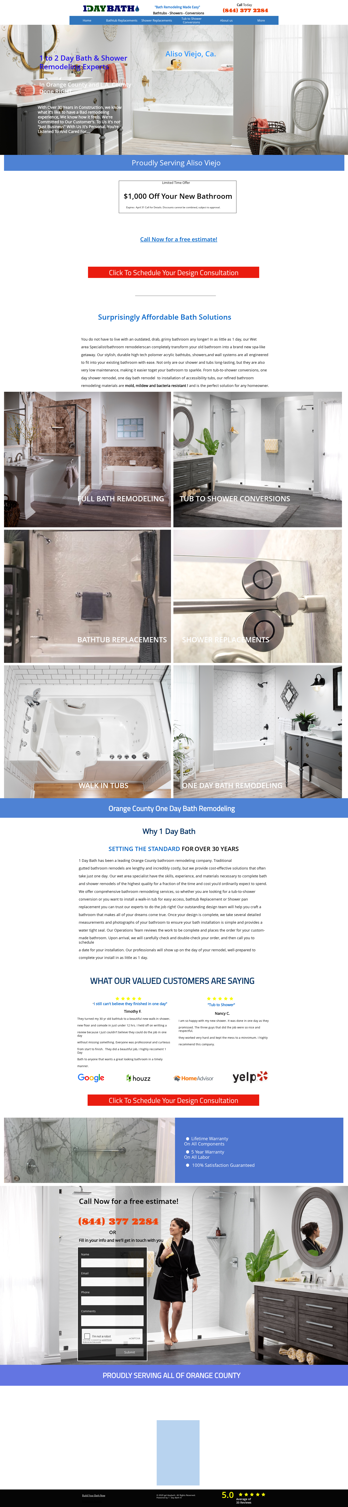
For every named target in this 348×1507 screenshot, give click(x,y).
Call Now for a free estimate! (178, 239)
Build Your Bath (90, 1495)
